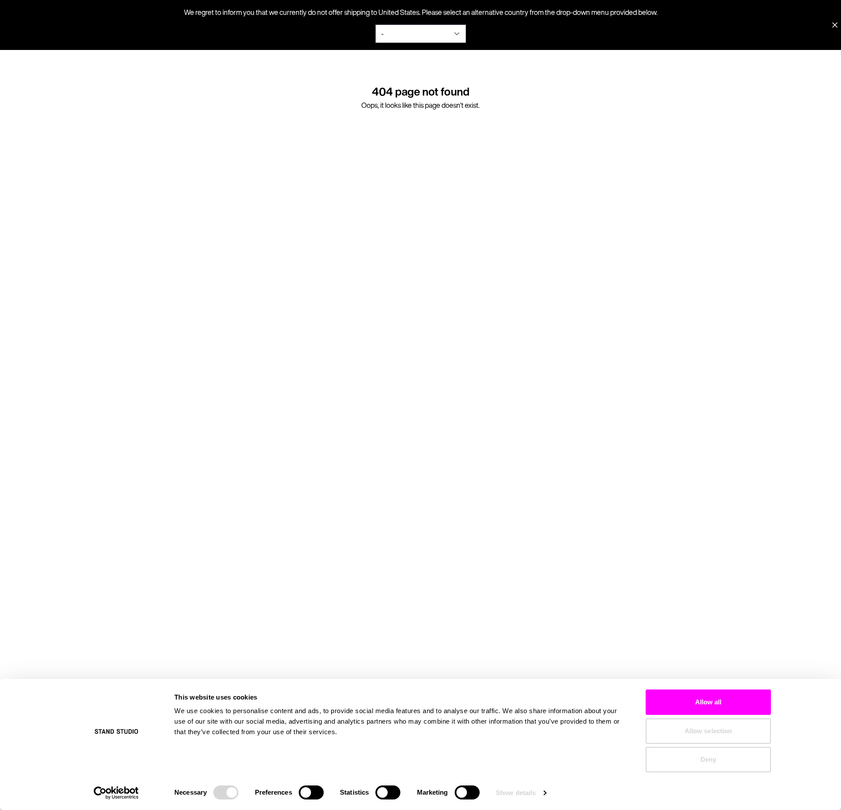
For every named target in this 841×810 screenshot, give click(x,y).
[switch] (311, 792)
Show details (516, 792)
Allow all (708, 702)
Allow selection (708, 731)
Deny (708, 759)
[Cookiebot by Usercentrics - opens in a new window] (116, 792)
